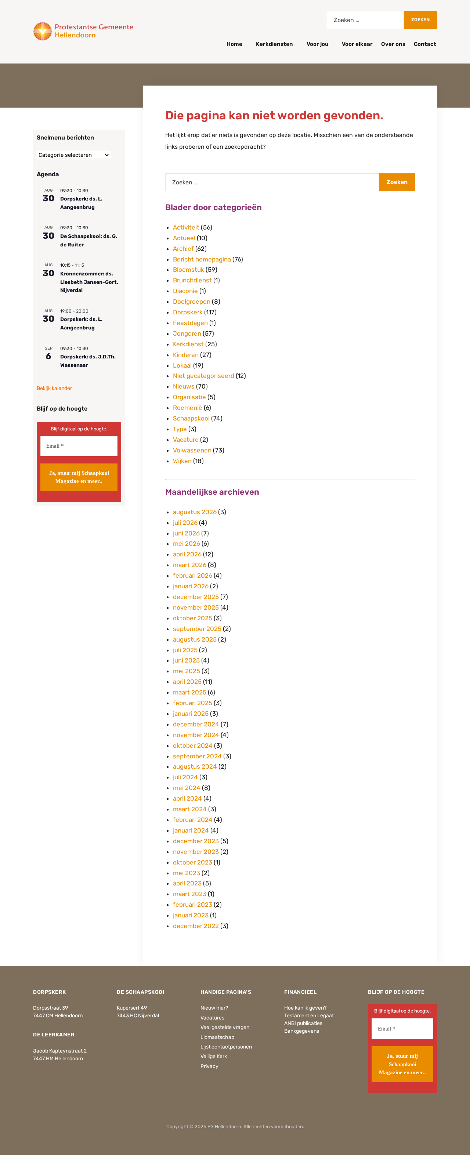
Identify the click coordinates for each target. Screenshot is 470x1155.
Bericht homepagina (202, 259)
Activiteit (186, 227)
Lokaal (182, 365)
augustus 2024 (195, 766)
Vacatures (212, 1018)
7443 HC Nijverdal (138, 1016)
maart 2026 (189, 565)
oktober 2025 (192, 618)
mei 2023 (186, 873)
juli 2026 (185, 522)
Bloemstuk (188, 269)
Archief (183, 248)
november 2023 (196, 851)
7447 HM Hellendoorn (58, 1058)
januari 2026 (191, 586)
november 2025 (196, 607)
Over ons (393, 44)
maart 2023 (189, 894)
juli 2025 (185, 650)
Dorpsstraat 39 (50, 1008)
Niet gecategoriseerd (203, 375)
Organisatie (189, 397)
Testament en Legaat (309, 1016)
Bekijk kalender (54, 388)
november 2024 (196, 735)
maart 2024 (190, 809)
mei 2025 (186, 671)
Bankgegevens (301, 1031)
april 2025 (187, 681)
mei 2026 (186, 543)
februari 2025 (192, 703)
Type (180, 429)
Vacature (186, 439)
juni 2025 (186, 660)
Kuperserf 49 (132, 1008)
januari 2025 (191, 713)
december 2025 (196, 596)
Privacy (209, 1066)
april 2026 (187, 554)
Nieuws (184, 386)
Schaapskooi (191, 418)
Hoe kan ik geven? (305, 1008)
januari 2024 (191, 830)
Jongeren (187, 333)
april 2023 (187, 883)
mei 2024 (186, 787)
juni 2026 (186, 533)
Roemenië (187, 407)
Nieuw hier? (214, 1008)
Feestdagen (190, 322)
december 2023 (196, 841)
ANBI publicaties (303, 1023)
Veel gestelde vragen (224, 1027)
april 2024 (187, 798)
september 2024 (197, 756)
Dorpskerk (188, 312)
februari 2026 (192, 575)
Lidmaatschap (217, 1037)
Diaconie (185, 291)
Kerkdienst (188, 344)
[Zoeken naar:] (365, 20)
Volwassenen (192, 450)
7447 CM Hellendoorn (58, 1016)
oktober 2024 (193, 745)
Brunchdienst (192, 280)
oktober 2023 (192, 862)
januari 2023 (191, 915)
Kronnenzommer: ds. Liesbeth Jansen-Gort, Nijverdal (89, 282)
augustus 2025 (195, 639)
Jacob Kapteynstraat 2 (60, 1051)
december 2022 (196, 926)
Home (234, 44)
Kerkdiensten (274, 44)
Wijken (182, 461)
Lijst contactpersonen (226, 1047)
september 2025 (197, 628)
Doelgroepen (191, 301)
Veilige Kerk (213, 1056)
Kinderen (186, 354)
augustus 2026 (195, 512)
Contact (425, 44)
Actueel (184, 238)
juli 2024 (185, 777)
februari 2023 (192, 904)
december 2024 (196, 724)
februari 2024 (193, 819)
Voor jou (317, 44)
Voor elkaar (357, 44)
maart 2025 (189, 692)
